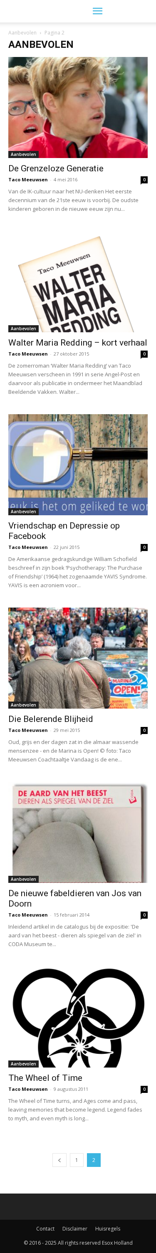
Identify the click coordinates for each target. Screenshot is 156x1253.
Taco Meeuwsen (28, 179)
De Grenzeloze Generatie (56, 168)
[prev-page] (59, 1160)
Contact (45, 1228)
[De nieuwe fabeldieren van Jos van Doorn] (78, 832)
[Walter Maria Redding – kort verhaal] (78, 281)
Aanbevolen (22, 32)
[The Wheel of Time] (78, 1017)
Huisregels (107, 1228)
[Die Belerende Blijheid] (78, 658)
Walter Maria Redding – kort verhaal (77, 343)
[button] (97, 11)
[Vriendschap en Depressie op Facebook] (78, 464)
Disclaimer (74, 1228)
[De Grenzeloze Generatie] (78, 107)
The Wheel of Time (45, 1078)
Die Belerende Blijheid (50, 719)
